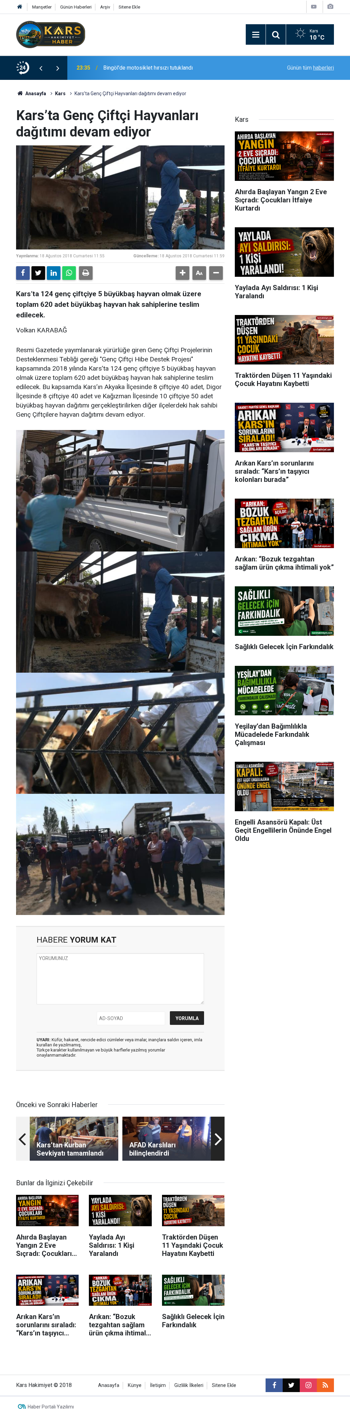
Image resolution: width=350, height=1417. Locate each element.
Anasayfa (35, 93)
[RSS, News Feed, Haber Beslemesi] (325, 1385)
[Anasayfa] (20, 7)
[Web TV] (314, 6)
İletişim (158, 1385)
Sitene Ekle (129, 7)
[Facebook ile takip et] (274, 1385)
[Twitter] (38, 273)
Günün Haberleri (76, 7)
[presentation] (40, 68)
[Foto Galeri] (330, 6)
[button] (182, 273)
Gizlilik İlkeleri (188, 1385)
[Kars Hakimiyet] (50, 34)
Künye (135, 1385)
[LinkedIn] (53, 273)
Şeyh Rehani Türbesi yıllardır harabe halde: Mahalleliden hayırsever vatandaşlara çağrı (169, 67)
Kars (60, 93)
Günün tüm (310, 68)
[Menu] (256, 34)
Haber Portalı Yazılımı (51, 1406)
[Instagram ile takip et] (308, 1385)
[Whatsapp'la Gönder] (69, 273)
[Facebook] (23, 273)
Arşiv (105, 7)
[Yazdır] (86, 273)
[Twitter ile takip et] (291, 1385)
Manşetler (42, 7)
